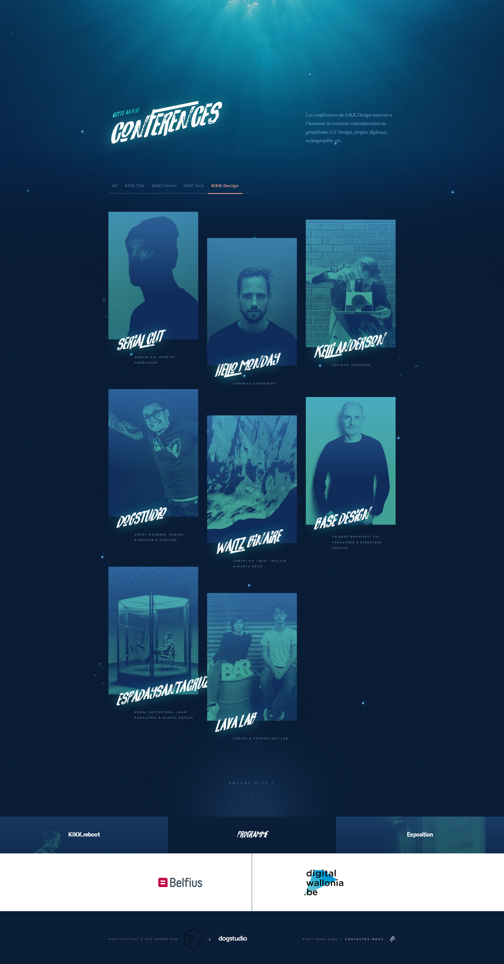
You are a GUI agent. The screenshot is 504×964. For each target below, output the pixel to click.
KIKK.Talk (134, 185)
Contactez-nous (364, 939)
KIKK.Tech (193, 185)
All (115, 185)
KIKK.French (164, 185)
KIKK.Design (225, 185)
